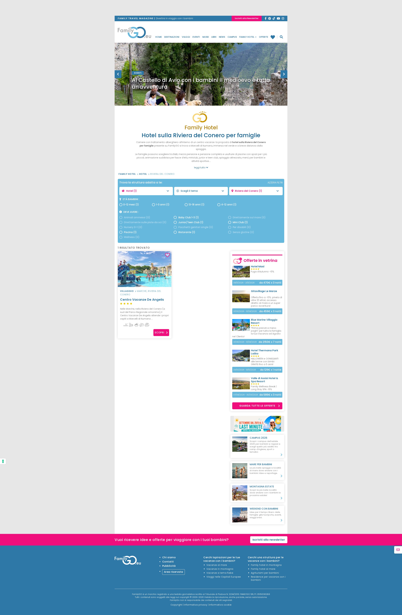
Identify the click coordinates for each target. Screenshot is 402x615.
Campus (232, 37)
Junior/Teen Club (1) (190, 222)
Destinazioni (171, 37)
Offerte (263, 37)
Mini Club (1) (240, 222)
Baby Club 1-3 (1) (188, 217)
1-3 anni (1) (162, 204)
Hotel (143, 174)
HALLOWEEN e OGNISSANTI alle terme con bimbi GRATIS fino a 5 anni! (264, 361)
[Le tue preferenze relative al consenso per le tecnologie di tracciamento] (3, 461)
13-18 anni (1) (196, 204)
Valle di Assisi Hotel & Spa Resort (264, 379)
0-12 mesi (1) (131, 204)
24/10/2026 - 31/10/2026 (244, 369)
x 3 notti (270, 282)
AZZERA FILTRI (275, 182)
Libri (213, 37)
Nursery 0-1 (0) (133, 227)
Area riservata (173, 572)
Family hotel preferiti (274, 37)
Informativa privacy (195, 604)
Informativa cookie (220, 604)
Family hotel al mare (263, 569)
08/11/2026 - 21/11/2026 (244, 282)
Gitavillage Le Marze (264, 291)
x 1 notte (270, 370)
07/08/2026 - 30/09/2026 (245, 394)
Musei (205, 37)
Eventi (196, 37)
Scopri (159, 332)
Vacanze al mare (216, 565)
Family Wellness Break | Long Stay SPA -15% (264, 388)
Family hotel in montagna (266, 565)
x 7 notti (270, 342)
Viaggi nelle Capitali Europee (223, 576)
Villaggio (127, 291)
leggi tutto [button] (200, 167)
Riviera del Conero (162, 174)
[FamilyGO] (134, 33)
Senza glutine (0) (243, 232)
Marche (142, 291)
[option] (201, 82)
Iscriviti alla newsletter (269, 540)
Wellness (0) (131, 237)
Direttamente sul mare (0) (249, 217)
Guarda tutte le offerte (257, 405)
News (222, 37)
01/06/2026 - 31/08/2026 (245, 311)
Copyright (176, 604)
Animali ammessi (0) (137, 217)
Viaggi (186, 37)
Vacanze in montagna (219, 569)
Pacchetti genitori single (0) (195, 227)
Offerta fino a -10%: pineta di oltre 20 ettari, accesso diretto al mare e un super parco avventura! (266, 301)
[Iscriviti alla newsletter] (398, 550)
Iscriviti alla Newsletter (246, 18)
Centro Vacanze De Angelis (142, 299)
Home (158, 37)
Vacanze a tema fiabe (219, 572)
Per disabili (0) (242, 227)
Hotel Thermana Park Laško (264, 352)
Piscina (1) (130, 232)
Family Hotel (247, 37)
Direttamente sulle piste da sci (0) (145, 222)
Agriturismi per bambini (265, 572)
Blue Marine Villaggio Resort (264, 321)
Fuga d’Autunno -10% (262, 271)
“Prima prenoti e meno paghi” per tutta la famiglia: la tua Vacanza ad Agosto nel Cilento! (257, 332)
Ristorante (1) (186, 232)
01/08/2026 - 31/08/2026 (245, 342)
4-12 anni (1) (228, 204)
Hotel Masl (257, 266)
